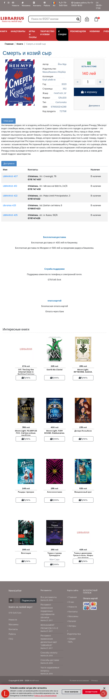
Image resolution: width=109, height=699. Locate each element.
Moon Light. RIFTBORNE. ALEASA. (83, 370)
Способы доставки (50, 660)
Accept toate (91, 691)
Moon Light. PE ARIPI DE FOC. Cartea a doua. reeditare (26, 432)
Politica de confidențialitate (45, 695)
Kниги (20, 43)
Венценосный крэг (83, 492)
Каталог (72, 621)
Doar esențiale (71, 691)
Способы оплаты (49, 652)
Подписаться (28, 600)
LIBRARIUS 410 (10, 186)
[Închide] (104, 688)
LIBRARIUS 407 (10, 176)
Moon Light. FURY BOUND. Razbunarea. (54, 431)
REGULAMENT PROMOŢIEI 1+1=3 (49, 627)
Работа (47, 5)
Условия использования (79, 680)
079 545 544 (15, 612)
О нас (71, 602)
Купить (27, 377)
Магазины (26, 5)
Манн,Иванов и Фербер (54, 72)
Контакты (37, 5)
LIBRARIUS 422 (10, 195)
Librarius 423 (9, 205)
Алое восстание (54, 492)
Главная (9, 43)
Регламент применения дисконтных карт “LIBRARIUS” (49, 640)
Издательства (74, 633)
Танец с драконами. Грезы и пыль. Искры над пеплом (83, 555)
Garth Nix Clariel (54, 369)
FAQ (11, 638)
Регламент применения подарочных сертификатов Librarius (47, 611)
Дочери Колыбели (83, 430)
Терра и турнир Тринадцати (54, 554)
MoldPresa (34, 680)
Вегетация (26, 553)
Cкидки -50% (71, 640)
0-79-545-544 (63, 4)
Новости (15, 5)
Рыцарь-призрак (26, 492)
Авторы (72, 625)
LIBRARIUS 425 (10, 215)
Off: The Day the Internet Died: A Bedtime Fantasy (26, 371)
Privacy (94, 680)
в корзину (90, 92)
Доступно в (94, 105)
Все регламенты (49, 597)
